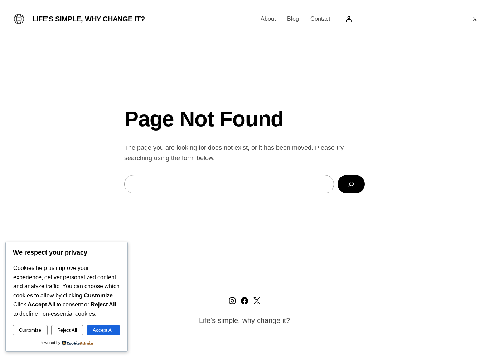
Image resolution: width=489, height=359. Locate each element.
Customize (30, 330)
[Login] (349, 19)
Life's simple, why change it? (88, 19)
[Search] (351, 184)
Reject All (67, 330)
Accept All (103, 330)
